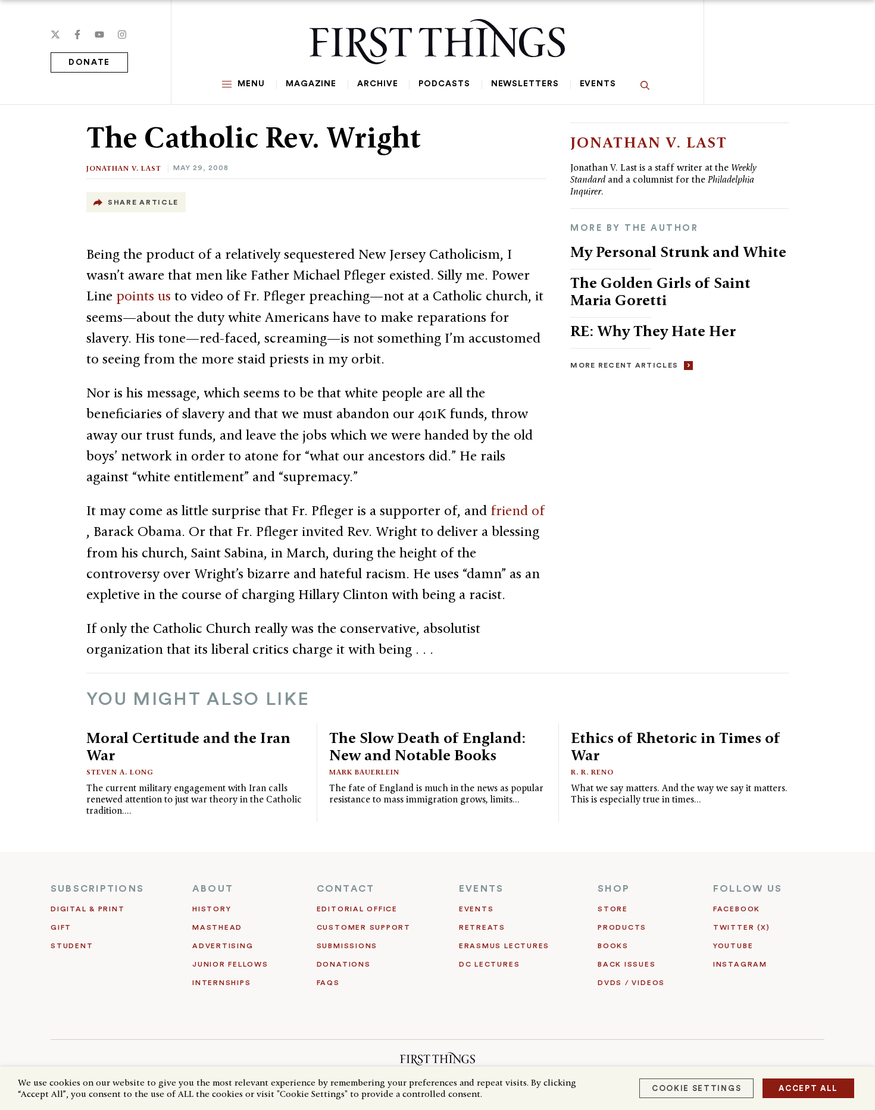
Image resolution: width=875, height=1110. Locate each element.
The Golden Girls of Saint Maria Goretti (660, 291)
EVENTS (481, 888)
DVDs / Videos (631, 982)
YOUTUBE (733, 945)
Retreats (482, 927)
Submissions (347, 945)
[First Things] (437, 41)
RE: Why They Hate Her (653, 330)
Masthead (217, 927)
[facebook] (77, 34)
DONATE (89, 62)
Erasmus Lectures (504, 945)
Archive (377, 84)
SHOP (614, 888)
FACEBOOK (736, 909)
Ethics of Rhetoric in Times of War (675, 746)
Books (613, 945)
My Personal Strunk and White (678, 251)
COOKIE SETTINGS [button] (696, 1088)
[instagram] (122, 34)
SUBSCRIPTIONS (97, 888)
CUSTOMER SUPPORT (364, 927)
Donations (344, 964)
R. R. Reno (592, 771)
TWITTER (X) (741, 927)
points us (145, 295)
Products (622, 927)
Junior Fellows (230, 964)
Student (72, 945)
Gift (61, 927)
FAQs (328, 982)
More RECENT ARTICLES (624, 365)
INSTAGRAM (740, 964)
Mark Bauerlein (364, 771)
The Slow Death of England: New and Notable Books (427, 746)
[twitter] (55, 34)
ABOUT (212, 888)
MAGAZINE (311, 84)
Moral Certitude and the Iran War (188, 746)
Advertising (222, 945)
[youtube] (99, 34)
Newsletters (525, 84)
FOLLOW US (747, 888)
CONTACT (346, 888)
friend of (517, 510)
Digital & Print (88, 909)
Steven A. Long (120, 771)
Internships (221, 982)
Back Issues (626, 964)
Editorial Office (357, 909)
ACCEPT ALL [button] (808, 1088)
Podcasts (444, 84)
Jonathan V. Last (123, 168)
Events (598, 84)
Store (613, 909)
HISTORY (211, 909)
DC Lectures (489, 964)
